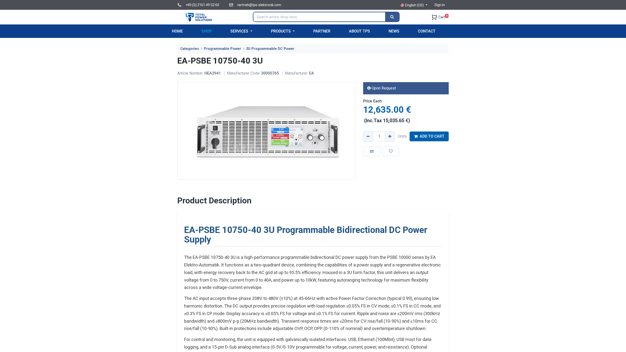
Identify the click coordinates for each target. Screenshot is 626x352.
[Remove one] (368, 136)
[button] (371, 151)
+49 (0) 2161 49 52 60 (202, 5)
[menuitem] (177, 31)
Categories (189, 49)
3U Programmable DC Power (270, 49)
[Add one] (390, 136)
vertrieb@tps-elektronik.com (259, 5)
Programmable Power (222, 49)
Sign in (440, 5)
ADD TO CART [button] (432, 136)
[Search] (392, 17)
